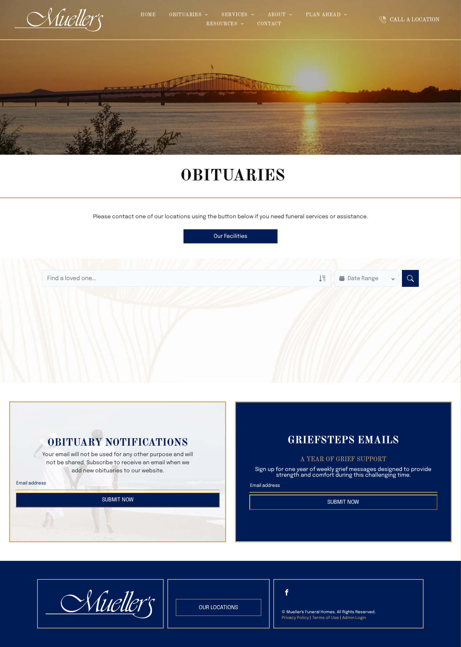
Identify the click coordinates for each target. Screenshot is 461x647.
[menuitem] (148, 15)
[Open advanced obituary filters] (322, 278)
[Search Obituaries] (410, 278)
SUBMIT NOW (118, 500)
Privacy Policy (295, 618)
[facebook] (286, 593)
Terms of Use (325, 618)
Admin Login (354, 618)
